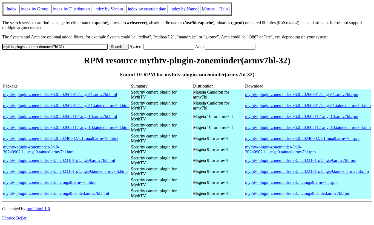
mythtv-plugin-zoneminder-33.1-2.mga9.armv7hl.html (49, 182)
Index (11, 9)
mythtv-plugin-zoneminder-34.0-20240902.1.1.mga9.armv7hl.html (60, 138)
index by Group (34, 9)
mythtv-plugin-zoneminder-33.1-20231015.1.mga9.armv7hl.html (59, 160)
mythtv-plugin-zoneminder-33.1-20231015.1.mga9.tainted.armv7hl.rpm (307, 171)
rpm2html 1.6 (38, 208)
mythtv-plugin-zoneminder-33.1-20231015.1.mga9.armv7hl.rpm (300, 160)
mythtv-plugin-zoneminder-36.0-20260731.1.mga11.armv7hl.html (60, 94)
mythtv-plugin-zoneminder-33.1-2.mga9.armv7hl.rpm (291, 182)
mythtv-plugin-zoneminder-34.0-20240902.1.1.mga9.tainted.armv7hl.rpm (280, 149)
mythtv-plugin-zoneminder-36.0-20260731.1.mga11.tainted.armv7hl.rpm (308, 105)
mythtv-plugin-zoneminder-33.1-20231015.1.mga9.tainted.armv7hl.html (65, 171)
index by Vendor (108, 9)
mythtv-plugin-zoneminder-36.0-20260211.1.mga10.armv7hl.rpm (301, 116)
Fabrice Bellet (14, 218)
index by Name (184, 9)
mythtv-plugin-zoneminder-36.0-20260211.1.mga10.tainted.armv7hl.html (66, 127)
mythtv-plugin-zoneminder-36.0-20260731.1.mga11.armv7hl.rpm (301, 94)
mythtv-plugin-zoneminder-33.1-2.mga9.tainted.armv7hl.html (56, 193)
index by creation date (147, 9)
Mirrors (208, 9)
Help (223, 9)
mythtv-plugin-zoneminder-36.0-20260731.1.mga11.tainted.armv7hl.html (66, 105)
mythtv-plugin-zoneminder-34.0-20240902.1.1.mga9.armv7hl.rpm (302, 138)
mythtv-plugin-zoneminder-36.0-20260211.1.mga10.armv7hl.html (60, 116)
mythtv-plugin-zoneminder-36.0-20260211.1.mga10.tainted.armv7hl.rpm (308, 127)
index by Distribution (71, 9)
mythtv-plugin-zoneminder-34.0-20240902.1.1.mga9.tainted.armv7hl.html (38, 149)
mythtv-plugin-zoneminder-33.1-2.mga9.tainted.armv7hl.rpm (297, 193)
